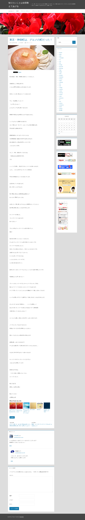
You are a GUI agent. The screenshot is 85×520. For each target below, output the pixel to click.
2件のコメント (29, 42)
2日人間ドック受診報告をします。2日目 (47, 410)
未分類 (60, 110)
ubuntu (60, 103)
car (60, 59)
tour (60, 101)
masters (61, 89)
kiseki (60, 80)
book (60, 56)
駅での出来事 (32, 409)
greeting (61, 68)
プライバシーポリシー (25, 11)
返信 (10, 445)
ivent (60, 73)
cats (60, 61)
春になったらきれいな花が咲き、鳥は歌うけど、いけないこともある (26, 411)
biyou (60, 54)
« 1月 (59, 133)
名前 (10, 495)
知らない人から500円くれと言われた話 (19, 410)
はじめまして (11, 11)
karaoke (61, 75)
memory (61, 92)
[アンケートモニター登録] (67, 193)
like (60, 84)
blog (17, 11)
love (60, 85)
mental (60, 94)
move (60, 96)
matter (60, 91)
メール (11, 500)
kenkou (60, 78)
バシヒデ (16, 435)
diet (60, 63)
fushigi (60, 64)
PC (59, 99)
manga (60, 87)
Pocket (19, 72)
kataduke (61, 77)
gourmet (12, 417)
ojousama (61, 98)
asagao (21, 42)
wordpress (61, 105)
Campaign (61, 57)
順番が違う (39, 409)
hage (60, 70)
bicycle (60, 52)
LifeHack (61, 82)
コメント (11, 475)
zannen (60, 108)
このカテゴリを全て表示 (63, 224)
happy (60, 71)
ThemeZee (22, 516)
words (60, 106)
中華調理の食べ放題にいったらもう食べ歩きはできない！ (13, 411)
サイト (10, 504)
